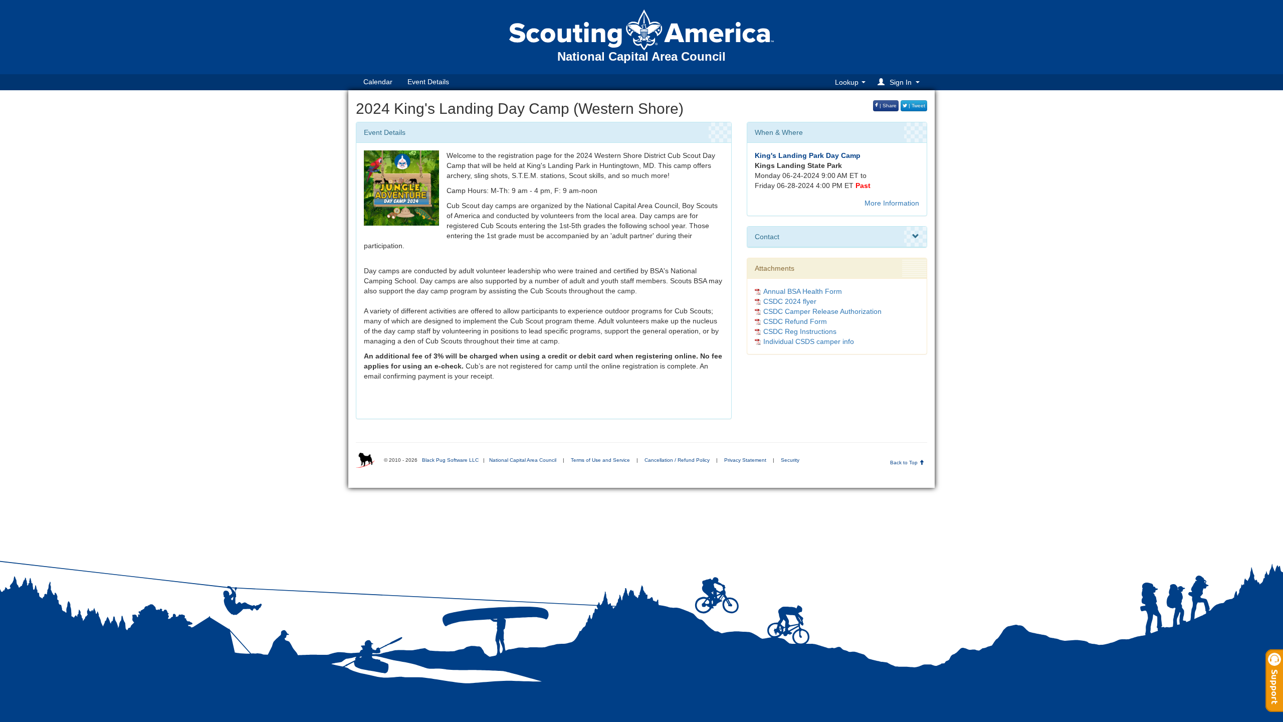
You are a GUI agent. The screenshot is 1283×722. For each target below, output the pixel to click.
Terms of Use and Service (600, 460)
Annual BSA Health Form (802, 291)
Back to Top (904, 462)
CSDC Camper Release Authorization (822, 311)
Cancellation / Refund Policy (677, 460)
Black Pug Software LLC (450, 460)
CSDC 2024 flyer (789, 301)
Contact (767, 237)
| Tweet (916, 105)
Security (790, 460)
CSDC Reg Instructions (799, 331)
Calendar (377, 82)
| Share (887, 105)
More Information (892, 203)
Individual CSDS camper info (808, 341)
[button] (900, 82)
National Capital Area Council (522, 460)
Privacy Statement (745, 460)
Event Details (428, 82)
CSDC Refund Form (795, 321)
